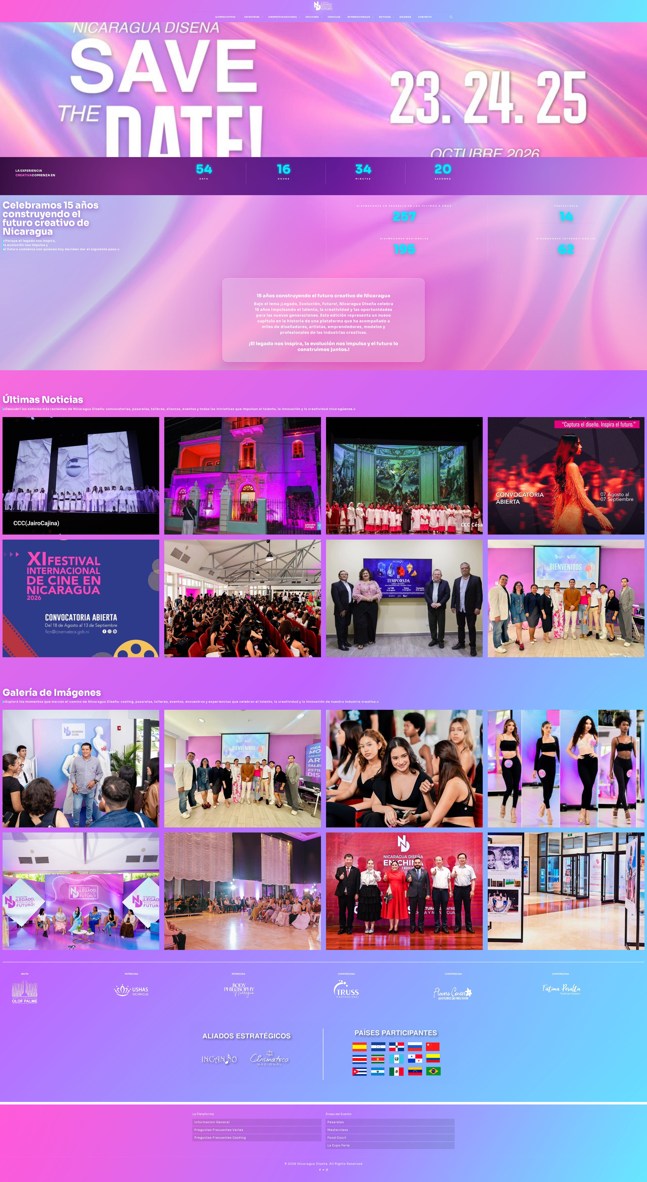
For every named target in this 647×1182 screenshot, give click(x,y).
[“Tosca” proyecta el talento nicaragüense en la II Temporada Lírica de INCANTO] (404, 476)
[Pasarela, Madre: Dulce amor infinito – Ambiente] (242, 891)
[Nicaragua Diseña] (323, 6)
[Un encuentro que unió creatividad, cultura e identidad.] (404, 891)
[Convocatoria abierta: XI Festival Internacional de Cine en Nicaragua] (81, 598)
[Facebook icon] (320, 1169)
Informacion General (212, 1122)
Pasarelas (335, 1122)
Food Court (336, 1138)
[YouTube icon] (323, 1169)
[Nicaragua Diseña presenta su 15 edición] (81, 891)
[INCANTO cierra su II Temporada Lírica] (81, 476)
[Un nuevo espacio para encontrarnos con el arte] (242, 476)
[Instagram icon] (327, 1169)
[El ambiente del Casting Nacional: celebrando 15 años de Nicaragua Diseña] (404, 768)
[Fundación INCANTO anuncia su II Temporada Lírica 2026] (404, 598)
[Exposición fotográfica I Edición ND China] (566, 891)
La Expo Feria (338, 1145)
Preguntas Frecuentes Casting (220, 1138)
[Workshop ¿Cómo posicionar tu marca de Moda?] (242, 768)
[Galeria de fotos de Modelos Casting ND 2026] (566, 768)
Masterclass (337, 1130)
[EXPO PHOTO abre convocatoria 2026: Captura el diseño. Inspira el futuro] (566, 476)
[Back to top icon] (630, 1175)
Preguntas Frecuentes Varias (218, 1130)
